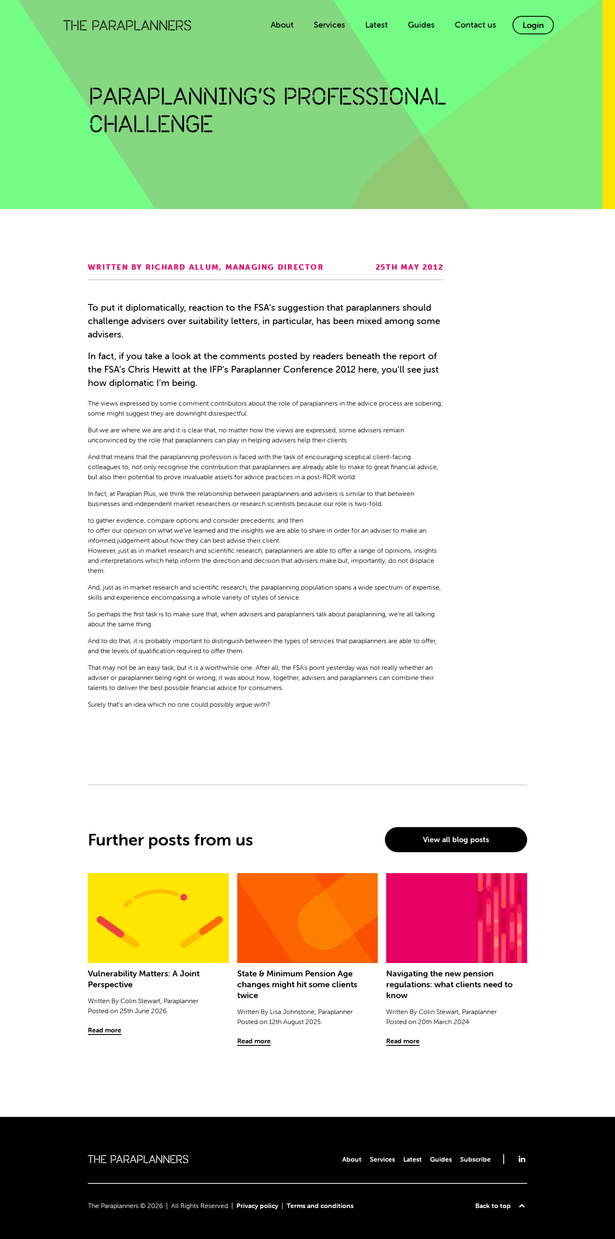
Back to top (493, 1205)
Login (533, 25)
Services (382, 1159)
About (351, 1159)
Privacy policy (257, 1205)
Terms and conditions (320, 1205)
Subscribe (475, 1159)
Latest (412, 1159)
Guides (441, 1159)
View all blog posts (456, 839)
